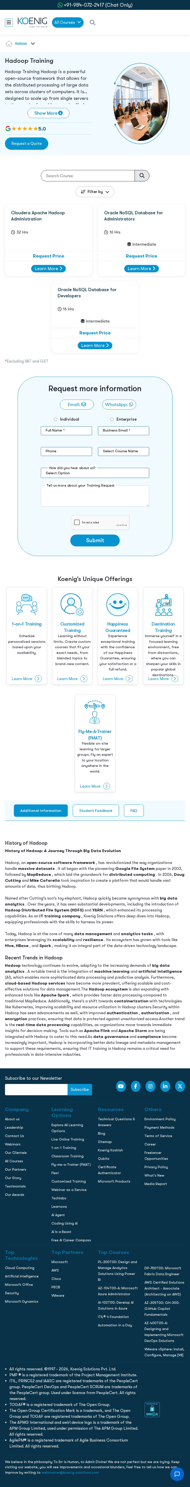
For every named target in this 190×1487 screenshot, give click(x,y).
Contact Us (12, 362)
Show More (45, 113)
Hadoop (21, 43)
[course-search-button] (142, 175)
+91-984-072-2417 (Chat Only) (98, 5)
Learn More (47, 268)
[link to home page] (32, 22)
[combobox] (32, 46)
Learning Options (16, 352)
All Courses (65, 22)
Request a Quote (26, 143)
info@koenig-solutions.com (98, 408)
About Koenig (13, 331)
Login (95, 427)
